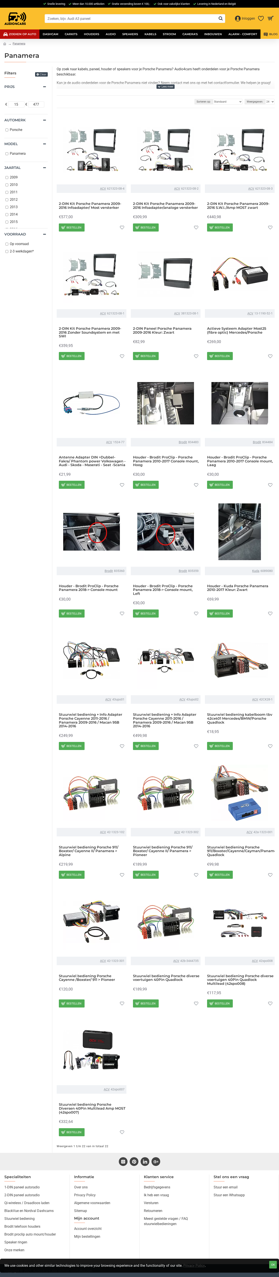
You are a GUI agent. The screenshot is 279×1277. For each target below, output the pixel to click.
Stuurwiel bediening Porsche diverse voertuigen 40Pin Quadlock (166, 978)
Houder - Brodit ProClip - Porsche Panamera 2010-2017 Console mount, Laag (240, 461)
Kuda (255, 571)
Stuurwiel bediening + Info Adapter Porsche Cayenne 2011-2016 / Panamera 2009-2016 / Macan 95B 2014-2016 (90, 720)
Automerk (15, 120)
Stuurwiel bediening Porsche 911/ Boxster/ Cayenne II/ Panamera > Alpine (88, 851)
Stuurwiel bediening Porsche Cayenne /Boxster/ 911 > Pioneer (87, 978)
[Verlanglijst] (122, 227)
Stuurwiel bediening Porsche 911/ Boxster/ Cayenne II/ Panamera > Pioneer (162, 851)
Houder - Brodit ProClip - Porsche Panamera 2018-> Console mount (89, 588)
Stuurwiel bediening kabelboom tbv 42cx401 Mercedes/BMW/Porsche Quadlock (239, 718)
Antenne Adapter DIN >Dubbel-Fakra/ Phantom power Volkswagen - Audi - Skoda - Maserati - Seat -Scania (92, 461)
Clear (43, 74)
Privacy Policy (194, 1265)
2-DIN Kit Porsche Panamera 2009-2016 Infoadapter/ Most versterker (90, 205)
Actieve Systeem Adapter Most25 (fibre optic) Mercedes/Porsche (236, 330)
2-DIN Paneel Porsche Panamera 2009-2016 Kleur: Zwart (162, 330)
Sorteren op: (204, 101)
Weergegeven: (255, 101)
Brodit (183, 442)
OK (273, 1264)
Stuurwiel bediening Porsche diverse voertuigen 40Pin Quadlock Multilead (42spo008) (240, 980)
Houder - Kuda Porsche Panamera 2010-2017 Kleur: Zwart (237, 588)
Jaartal (12, 168)
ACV (103, 188)
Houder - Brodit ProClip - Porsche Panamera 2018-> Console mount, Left (163, 590)
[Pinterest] (134, 1161)
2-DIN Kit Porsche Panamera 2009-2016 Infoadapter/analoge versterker (165, 205)
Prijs (9, 87)
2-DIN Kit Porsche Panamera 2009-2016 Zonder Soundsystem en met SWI (90, 332)
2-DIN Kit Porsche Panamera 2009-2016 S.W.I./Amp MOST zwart (238, 205)
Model (11, 144)
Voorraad (15, 234)
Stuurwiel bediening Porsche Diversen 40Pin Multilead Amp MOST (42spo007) (92, 1108)
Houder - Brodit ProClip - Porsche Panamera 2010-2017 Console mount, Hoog (166, 461)
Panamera (19, 43)
